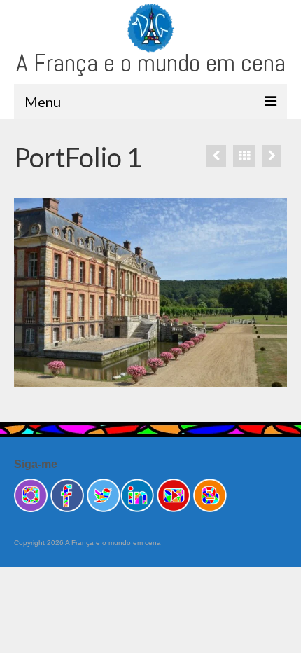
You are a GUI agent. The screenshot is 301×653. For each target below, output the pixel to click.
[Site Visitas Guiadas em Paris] (210, 494)
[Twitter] (103, 494)
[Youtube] (173, 494)
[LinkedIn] (137, 494)
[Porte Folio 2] (216, 156)
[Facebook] (67, 494)
